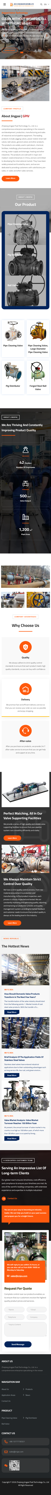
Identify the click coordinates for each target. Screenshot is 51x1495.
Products (29, 1389)
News (28, 1395)
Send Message (18, 1344)
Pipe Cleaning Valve (18, 224)
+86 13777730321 (17, 1441)
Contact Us (12, 1198)
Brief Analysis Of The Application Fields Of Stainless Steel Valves (23, 1058)
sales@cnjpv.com (19, 1276)
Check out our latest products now (21, 229)
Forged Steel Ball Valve (38, 387)
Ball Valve (13, 285)
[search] (41, 4)
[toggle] (5, 4)
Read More (11, 1012)
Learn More (10, 178)
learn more (10, 54)
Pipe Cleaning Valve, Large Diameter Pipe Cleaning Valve (38, 348)
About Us (5, 1389)
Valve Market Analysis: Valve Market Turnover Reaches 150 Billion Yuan (21, 1121)
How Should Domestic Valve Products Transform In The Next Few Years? (22, 995)
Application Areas (8, 1395)
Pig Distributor (15, 254)
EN (45, 4)
